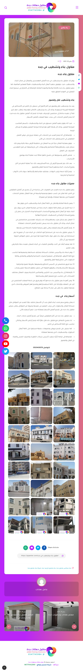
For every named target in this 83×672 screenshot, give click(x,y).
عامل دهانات (42, 590)
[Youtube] (5, 343)
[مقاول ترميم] (19, 524)
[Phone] (5, 320)
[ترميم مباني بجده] (41, 524)
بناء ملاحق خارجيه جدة (49, 568)
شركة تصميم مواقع (44, 665)
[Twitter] (5, 351)
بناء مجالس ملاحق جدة (64, 568)
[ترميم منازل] (64, 524)
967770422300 (29, 665)
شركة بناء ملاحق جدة (34, 568)
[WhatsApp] (5, 328)
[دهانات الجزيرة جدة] (41, 506)
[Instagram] (5, 336)
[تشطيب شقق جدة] (64, 506)
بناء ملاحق (64, 28)
